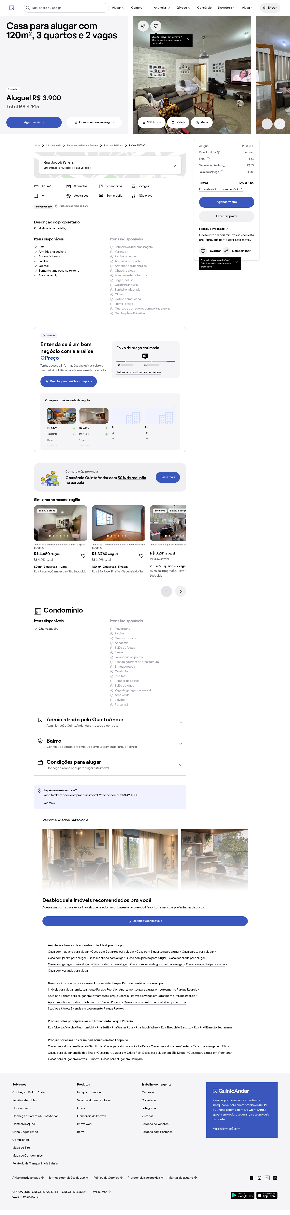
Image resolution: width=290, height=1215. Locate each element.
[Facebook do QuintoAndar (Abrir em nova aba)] (251, 1178)
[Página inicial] (11, 7)
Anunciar (160, 8)
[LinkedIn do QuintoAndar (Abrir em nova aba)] (275, 1178)
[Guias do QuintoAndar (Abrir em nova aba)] (267, 1178)
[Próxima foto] (80, 523)
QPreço (182, 8)
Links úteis (225, 8)
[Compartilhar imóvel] (143, 26)
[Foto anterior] (41, 523)
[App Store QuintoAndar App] (267, 1195)
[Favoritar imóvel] (155, 26)
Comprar (137, 8)
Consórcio (204, 8)
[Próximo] (279, 123)
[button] (110, 722)
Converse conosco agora (96, 122)
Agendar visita (34, 122)
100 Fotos (154, 122)
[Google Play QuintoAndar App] (243, 1195)
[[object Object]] (188, 39)
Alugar (116, 8)
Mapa (204, 122)
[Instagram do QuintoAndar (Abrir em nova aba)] (259, 1178)
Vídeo (181, 122)
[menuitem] (118, 8)
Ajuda (246, 8)
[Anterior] (267, 123)
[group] (60, 540)
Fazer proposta (226, 216)
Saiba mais (168, 477)
